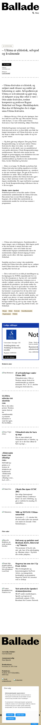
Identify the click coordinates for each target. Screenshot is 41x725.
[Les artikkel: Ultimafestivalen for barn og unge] (20, 437)
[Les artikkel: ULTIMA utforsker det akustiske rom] (20, 408)
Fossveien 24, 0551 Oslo (9, 666)
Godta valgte (20, 714)
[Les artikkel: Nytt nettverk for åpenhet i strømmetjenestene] (20, 593)
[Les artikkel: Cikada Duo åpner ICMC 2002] (20, 495)
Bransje (5, 311)
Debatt (10, 311)
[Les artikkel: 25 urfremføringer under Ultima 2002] (20, 378)
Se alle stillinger (10, 357)
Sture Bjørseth (6, 660)
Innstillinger (34, 723)
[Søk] (33, 13)
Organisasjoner (7, 314)
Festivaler (17, 311)
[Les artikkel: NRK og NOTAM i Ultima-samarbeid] (20, 517)
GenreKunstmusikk (26, 311)
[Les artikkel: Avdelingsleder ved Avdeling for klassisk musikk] (14, 342)
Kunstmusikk (7, 46)
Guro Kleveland (7, 654)
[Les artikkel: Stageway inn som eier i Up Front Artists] (20, 570)
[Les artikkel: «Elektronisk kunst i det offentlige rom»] (20, 465)
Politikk (15, 314)
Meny (37, 13)
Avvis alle (10, 714)
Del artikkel (7, 64)
